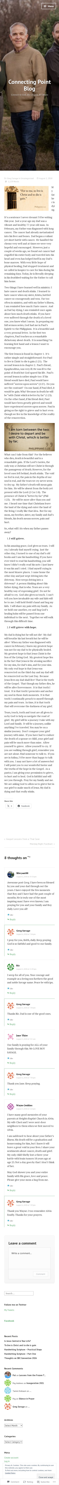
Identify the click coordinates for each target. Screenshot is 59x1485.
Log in (7, 1461)
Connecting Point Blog (29, 85)
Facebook (9, 1320)
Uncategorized (27, 178)
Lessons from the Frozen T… (32, 1375)
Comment (40, 1274)
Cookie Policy (10, 1473)
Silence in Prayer (26, 1398)
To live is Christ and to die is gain (20, 1345)
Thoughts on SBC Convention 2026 (20, 1358)
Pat (14, 1375)
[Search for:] (19, 1293)
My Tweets (9, 1310)
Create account (11, 1457)
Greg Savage (23, 930)
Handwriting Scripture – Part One (20, 1353)
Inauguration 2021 (35, 1383)
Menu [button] (50, 6)
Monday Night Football (41, 844)
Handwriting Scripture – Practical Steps (23, 1349)
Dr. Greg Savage (11, 178)
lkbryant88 (22, 873)
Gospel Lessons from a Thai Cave (23, 839)
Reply (13, 919)
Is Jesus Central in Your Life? (17, 1341)
